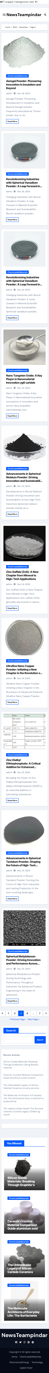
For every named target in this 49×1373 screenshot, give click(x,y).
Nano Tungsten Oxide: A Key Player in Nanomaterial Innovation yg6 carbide (24, 379)
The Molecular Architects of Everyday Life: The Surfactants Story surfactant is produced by (23, 1098)
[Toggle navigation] (4, 15)
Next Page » (33, 1019)
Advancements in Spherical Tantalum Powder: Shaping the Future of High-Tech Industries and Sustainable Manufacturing (23, 865)
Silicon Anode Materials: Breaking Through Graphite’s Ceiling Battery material (21, 1064)
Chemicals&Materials (17, 76)
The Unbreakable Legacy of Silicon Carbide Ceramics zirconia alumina (21, 1087)
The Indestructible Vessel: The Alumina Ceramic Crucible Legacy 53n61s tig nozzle (23, 1111)
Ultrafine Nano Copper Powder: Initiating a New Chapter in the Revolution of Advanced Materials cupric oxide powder (23, 673)
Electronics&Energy (19, 1362)
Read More (12, 121)
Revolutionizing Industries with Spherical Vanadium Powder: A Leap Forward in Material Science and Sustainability (23, 186)
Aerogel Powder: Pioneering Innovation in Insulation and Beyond (23, 84)
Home (14, 1356)
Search (11, 1030)
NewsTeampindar (24, 14)
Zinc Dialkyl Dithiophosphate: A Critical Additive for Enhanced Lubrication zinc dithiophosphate (23, 767)
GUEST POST (26, 1368)
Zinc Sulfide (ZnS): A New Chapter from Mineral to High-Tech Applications (22, 575)
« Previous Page (17, 1019)
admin (9, 93)
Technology (37, 1362)
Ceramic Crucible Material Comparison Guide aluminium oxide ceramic (23, 1076)
